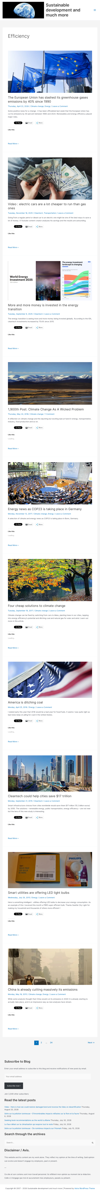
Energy (48, 106)
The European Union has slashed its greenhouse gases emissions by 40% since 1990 (48, 99)
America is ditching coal (25, 702)
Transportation (50, 213)
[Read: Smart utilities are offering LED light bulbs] (50, 870)
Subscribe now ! (13, 1086)
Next (91, 1042)
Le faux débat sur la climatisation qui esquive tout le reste (28, 1124)
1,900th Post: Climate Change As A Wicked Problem (46, 409)
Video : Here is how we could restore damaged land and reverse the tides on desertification (42, 1107)
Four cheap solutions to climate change (36, 606)
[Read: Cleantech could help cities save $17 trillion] (50, 773)
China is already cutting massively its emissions (42, 989)
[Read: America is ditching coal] (50, 680)
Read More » (13, 143)
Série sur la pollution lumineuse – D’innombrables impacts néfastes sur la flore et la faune (41, 1114)
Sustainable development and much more (63, 10)
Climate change (37, 106)
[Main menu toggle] (95, 10)
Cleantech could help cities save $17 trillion (39, 796)
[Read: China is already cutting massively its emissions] (50, 967)
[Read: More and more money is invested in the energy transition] (50, 281)
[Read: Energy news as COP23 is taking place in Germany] (50, 483)
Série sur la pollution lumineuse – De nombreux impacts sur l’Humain (32, 1128)
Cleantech (38, 213)
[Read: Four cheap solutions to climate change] (50, 580)
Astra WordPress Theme (84, 1188)
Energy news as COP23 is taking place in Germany (45, 509)
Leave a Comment (60, 106)
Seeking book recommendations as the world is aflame (27, 1120)
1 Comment (49, 414)
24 (51, 1042)
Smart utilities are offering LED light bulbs (38, 893)
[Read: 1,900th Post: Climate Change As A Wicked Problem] (50, 383)
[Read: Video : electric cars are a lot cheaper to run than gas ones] (50, 178)
